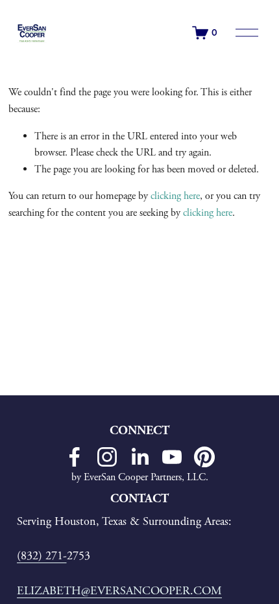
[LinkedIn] (139, 457)
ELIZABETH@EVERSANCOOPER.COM (119, 591)
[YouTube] (172, 457)
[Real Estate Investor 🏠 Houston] (107, 457)
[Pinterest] (204, 457)
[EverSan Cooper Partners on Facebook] (74, 457)
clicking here (175, 196)
